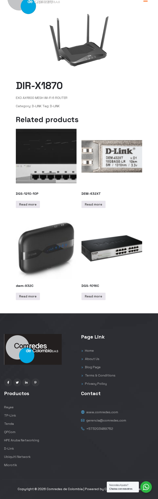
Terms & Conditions (99, 375)
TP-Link (10, 415)
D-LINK (37, 106)
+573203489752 (99, 429)
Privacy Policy (95, 383)
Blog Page (92, 367)
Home (89, 350)
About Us (91, 359)
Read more (28, 204)
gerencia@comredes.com (105, 420)
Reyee (9, 407)
